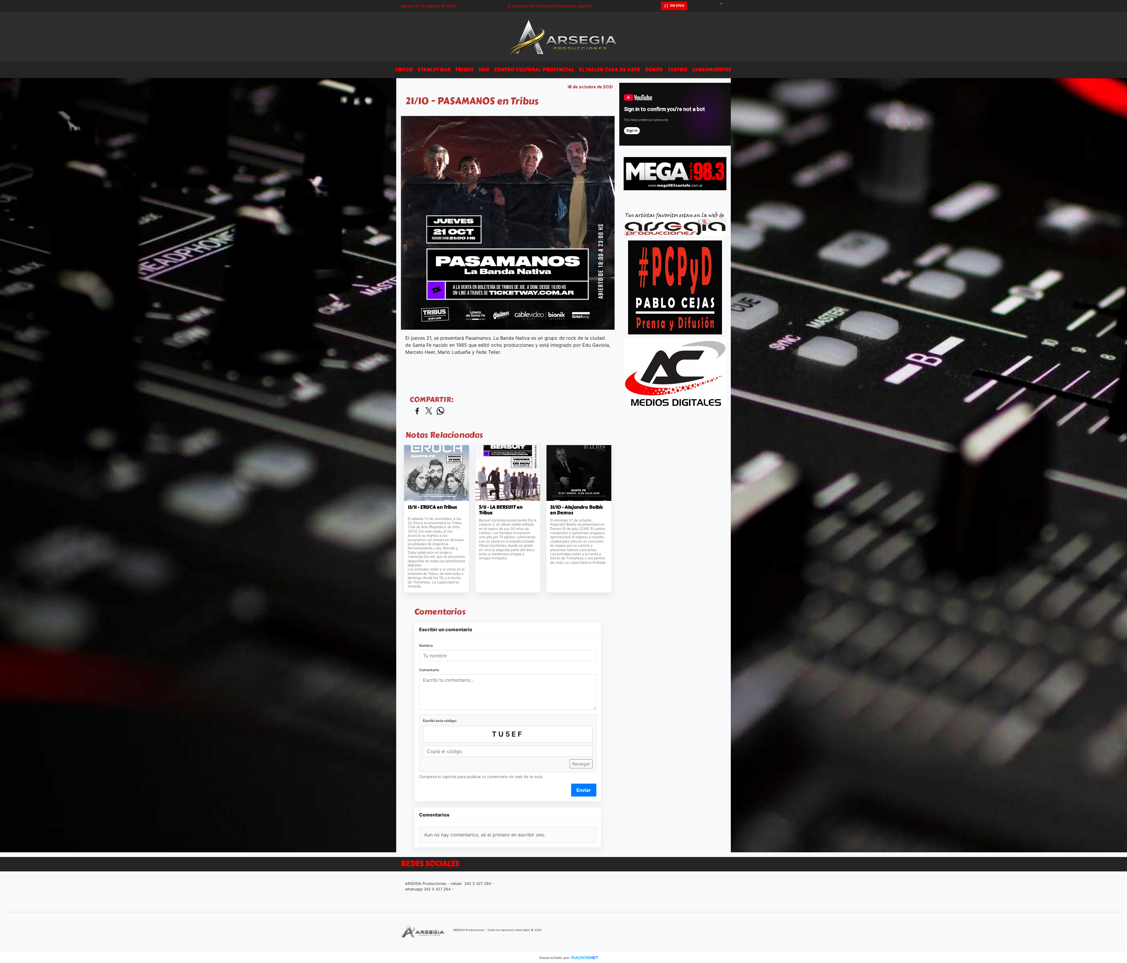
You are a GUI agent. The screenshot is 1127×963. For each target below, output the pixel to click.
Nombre (426, 645)
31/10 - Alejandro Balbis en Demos (576, 510)
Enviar (583, 790)
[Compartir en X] (428, 411)
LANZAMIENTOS (711, 69)
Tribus (464, 69)
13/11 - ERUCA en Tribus (432, 507)
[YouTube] (723, 6)
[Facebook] (703, 6)
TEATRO (677, 69)
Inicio (404, 69)
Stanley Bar (434, 69)
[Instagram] (713, 6)
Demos (654, 69)
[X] (693, 6)
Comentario (429, 670)
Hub (483, 69)
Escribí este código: (440, 720)
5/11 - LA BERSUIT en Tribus (500, 510)
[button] (656, 6)
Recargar (581, 763)
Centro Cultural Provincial (534, 69)
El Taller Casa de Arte (609, 69)
